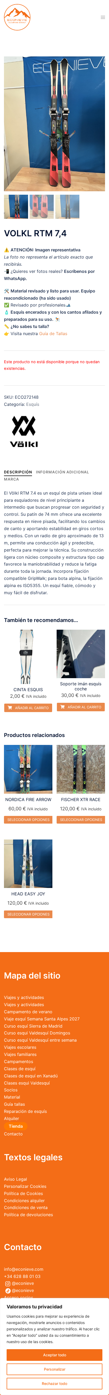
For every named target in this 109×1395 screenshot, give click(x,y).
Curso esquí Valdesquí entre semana (40, 1040)
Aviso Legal (15, 1179)
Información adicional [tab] (62, 472)
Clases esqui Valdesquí (27, 1083)
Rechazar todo (54, 1383)
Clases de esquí (19, 1068)
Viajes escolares (20, 1047)
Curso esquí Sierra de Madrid (33, 1026)
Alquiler (11, 1118)
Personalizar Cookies (25, 1186)
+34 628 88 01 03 (22, 1276)
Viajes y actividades (24, 997)
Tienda (16, 1126)
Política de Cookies (23, 1193)
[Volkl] (24, 432)
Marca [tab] (11, 479)
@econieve (23, 1283)
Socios (10, 1089)
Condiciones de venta (26, 1207)
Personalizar (54, 1369)
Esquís (32, 404)
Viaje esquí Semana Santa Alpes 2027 (42, 1018)
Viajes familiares (20, 1054)
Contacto (13, 1133)
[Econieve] (17, 16)
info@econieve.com (23, 1269)
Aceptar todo (54, 1355)
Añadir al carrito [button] (31, 708)
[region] (54, 1346)
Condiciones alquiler (24, 1200)
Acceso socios (18, 1297)
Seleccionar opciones (28, 820)
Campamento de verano (28, 1011)
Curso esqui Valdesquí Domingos (37, 1033)
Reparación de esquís (25, 1111)
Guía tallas (14, 1104)
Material (12, 1097)
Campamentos (18, 1061)
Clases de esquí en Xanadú (31, 1075)
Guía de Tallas (53, 333)
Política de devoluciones (28, 1214)
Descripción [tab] (18, 472)
